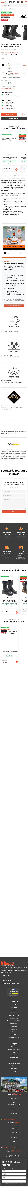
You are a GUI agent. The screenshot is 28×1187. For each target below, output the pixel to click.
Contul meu (14, 1004)
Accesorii (14, 1071)
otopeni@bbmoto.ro (14, 1141)
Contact (14, 1031)
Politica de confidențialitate (14, 1021)
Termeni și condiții (14, 1018)
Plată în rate (14, 1026)
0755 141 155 (14, 1137)
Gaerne (7, 9)
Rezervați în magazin (14, 118)
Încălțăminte (13, 9)
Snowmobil (14, 1068)
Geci (14, 1052)
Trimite (14, 511)
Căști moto (14, 1046)
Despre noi (14, 1029)
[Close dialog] (26, 1159)
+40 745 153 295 (7, 980)
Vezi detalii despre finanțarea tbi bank (14, 305)
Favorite (14, 1010)
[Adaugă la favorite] (19, 114)
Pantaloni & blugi (14, 1057)
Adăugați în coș (9, 114)
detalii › (24, 65)
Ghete (14, 1060)
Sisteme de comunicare (14, 1049)
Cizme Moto (21, 9)
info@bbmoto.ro (14, 1113)
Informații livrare (14, 1023)
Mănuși (14, 1055)
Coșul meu (14, 1007)
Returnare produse (14, 1015)
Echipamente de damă (14, 1063)
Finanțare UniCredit (14, 1037)
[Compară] (24, 114)
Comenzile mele (14, 1012)
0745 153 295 (14, 1108)
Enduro (14, 1066)
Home (2, 9)
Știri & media (14, 1034)
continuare (14, 1181)
